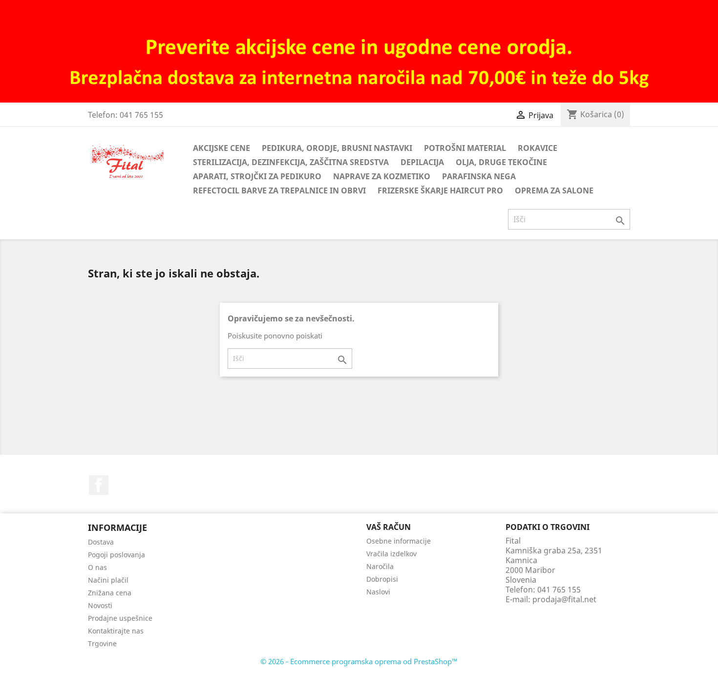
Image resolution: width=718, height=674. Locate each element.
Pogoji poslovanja (116, 554)
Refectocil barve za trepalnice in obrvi (279, 190)
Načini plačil (108, 580)
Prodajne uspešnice (120, 618)
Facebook (98, 485)
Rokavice (537, 148)
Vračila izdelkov (391, 553)
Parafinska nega (479, 176)
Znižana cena (109, 592)
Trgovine (102, 643)
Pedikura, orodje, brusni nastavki (337, 148)
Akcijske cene (221, 148)
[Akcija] (359, 50)
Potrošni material (465, 148)
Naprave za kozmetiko (381, 176)
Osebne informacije (398, 541)
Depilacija (422, 162)
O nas (97, 567)
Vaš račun (388, 527)
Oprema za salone (554, 190)
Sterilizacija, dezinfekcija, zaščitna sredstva (291, 162)
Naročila (380, 566)
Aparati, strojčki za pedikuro (257, 176)
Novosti (100, 605)
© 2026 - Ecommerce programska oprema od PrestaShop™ (359, 661)
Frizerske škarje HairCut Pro (440, 190)
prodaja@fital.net (564, 599)
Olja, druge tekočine (501, 162)
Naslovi (378, 591)
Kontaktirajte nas (116, 630)
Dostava (101, 542)
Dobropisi (382, 579)
